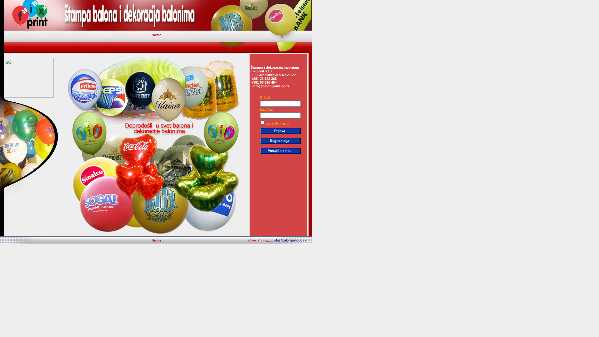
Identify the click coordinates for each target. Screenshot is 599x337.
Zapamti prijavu (277, 123)
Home (156, 35)
